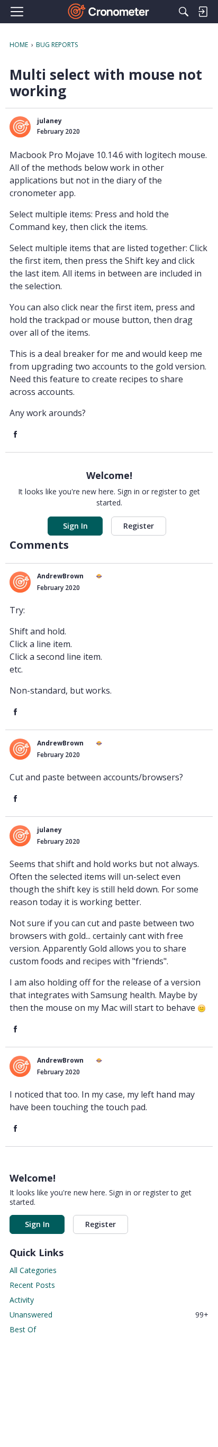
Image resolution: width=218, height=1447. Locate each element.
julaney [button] (49, 120)
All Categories (33, 1270)
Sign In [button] (75, 526)
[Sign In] (202, 11)
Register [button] (138, 526)
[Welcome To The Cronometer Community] (109, 11)
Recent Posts (32, 1285)
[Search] (183, 11)
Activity (22, 1300)
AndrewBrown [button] (60, 576)
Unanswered (109, 1315)
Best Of (23, 1329)
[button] (20, 126)
